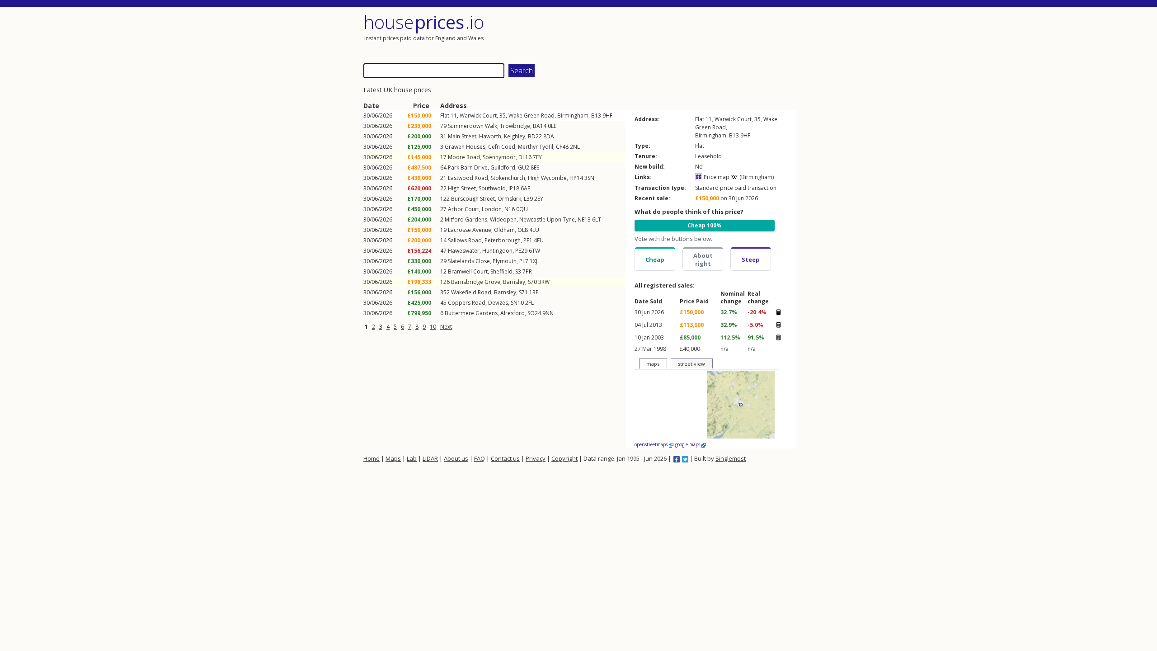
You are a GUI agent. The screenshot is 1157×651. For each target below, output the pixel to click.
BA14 (539, 126)
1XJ (533, 261)
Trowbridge (515, 126)
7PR (527, 271)
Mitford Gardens (466, 219)
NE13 (584, 219)
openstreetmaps (652, 444)
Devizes (498, 303)
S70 (532, 282)
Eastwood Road (468, 178)
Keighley (514, 136)
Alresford (512, 313)
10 (433, 326)
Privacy (536, 458)
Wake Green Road (531, 115)
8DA (548, 136)
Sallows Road (465, 240)
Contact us (505, 458)
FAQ (479, 458)
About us (456, 458)
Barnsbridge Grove (475, 282)
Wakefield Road (471, 292)
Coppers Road (466, 303)
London (492, 209)
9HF (607, 115)
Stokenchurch (508, 178)
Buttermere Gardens (471, 313)
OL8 (522, 230)
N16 (509, 209)
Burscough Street (473, 199)
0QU (522, 209)
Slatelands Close (469, 261)
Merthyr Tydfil (535, 147)
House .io (423, 21)
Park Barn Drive (468, 167)
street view (691, 363)
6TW (534, 251)
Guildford (502, 167)
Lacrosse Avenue (469, 230)
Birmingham (572, 115)
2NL (575, 147)
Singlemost (730, 458)
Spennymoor (499, 157)
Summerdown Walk (472, 126)
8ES (535, 167)
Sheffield (501, 271)
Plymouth (505, 261)
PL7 (523, 261)
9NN (548, 313)
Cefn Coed (501, 147)
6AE (525, 188)
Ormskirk (509, 199)
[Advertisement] (688, 34)
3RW (544, 282)
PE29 (521, 251)
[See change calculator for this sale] (778, 312)
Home (371, 458)
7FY (537, 157)
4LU (534, 230)
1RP (534, 292)
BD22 (535, 136)
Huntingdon (497, 251)
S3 (518, 271)
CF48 (562, 147)
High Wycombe (547, 178)
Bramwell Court (468, 271)
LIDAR (430, 458)
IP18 (513, 188)
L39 (528, 199)
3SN (589, 178)
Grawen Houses (465, 147)
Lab (412, 458)
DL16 (524, 157)
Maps (393, 458)
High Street (462, 188)
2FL (529, 303)
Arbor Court (463, 209)
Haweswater (464, 251)
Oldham (504, 230)
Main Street (462, 136)
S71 (523, 292)
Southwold (492, 188)
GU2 (523, 167)
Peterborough (502, 240)
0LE (552, 126)
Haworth (490, 136)
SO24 (534, 313)
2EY (538, 199)
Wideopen (503, 219)
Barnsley (514, 282)
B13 (596, 115)
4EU (539, 240)
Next (446, 326)
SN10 (517, 303)
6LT (596, 219)
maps (652, 363)
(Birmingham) (756, 177)
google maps (688, 444)
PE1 (527, 240)
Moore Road (464, 157)
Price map (715, 177)
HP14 (576, 178)
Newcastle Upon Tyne (547, 219)
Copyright (564, 458)
